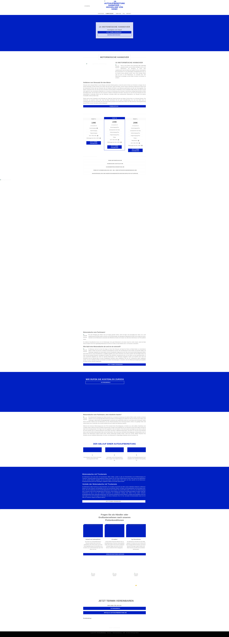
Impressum (109, 632)
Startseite (101, 13)
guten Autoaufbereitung (125, 100)
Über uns (118, 13)
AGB (124, 632)
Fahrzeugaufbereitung (141, 101)
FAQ (124, 13)
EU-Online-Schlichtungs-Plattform (132, 632)
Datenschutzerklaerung (117, 632)
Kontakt (128, 13)
